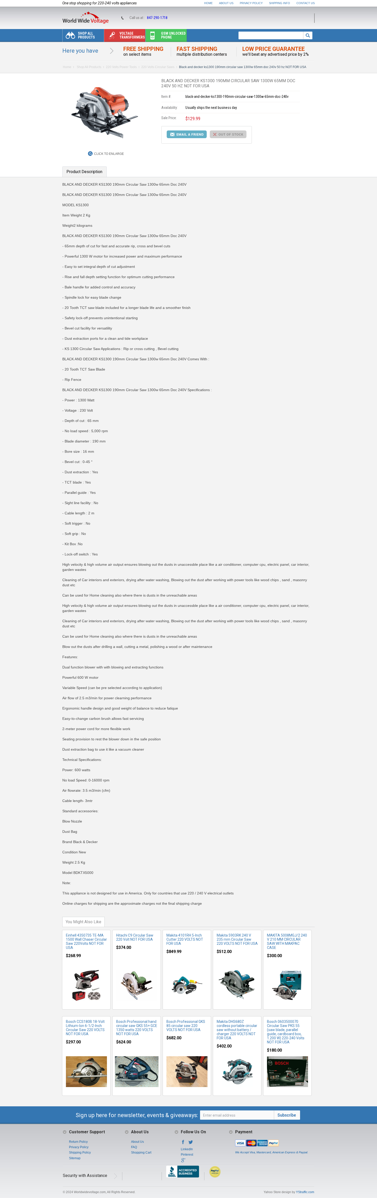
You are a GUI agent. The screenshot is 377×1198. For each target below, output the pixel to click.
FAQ (134, 1147)
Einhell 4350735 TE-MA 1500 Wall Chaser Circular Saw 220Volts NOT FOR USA (86, 941)
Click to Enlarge (109, 154)
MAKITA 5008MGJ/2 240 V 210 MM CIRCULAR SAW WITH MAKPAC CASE (287, 941)
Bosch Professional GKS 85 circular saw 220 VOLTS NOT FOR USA (185, 1026)
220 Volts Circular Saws (157, 67)
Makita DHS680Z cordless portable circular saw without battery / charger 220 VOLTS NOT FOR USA (237, 1030)
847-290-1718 (157, 17)
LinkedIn (187, 1149)
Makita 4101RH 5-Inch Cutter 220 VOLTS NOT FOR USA (184, 939)
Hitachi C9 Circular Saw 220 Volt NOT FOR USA (134, 937)
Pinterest (187, 1154)
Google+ (183, 1162)
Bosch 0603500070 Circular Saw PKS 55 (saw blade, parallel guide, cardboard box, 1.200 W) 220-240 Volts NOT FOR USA (285, 1032)
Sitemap (75, 1158)
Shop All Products (86, 35)
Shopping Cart (141, 1152)
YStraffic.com (305, 1192)
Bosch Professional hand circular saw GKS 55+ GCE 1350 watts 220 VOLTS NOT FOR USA (136, 1028)
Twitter (190, 1144)
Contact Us (305, 3)
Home (208, 3)
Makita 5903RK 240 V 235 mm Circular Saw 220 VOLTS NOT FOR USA (237, 939)
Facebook (183, 1144)
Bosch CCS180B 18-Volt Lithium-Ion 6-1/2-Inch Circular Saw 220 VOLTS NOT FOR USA (85, 1028)
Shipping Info (279, 3)
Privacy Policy (251, 3)
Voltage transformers (132, 35)
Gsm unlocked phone (173, 35)
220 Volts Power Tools (121, 67)
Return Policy (78, 1142)
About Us (226, 3)
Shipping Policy (80, 1152)
